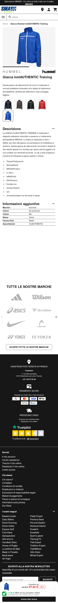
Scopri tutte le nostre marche (29, 347)
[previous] (2, 317)
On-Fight (6, 558)
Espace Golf (8, 529)
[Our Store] (42, 9)
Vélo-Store (35, 552)
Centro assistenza (10, 459)
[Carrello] (55, 9)
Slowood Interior (38, 525)
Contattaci (29, 370)
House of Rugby (10, 545)
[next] (56, 317)
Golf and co (7, 539)
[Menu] (3, 17)
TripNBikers (35, 548)
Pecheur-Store (37, 519)
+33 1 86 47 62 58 (29, 379)
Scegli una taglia (29, 599)
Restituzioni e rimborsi (12, 489)
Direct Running (9, 522)
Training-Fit (35, 539)
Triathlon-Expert (37, 545)
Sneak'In (34, 529)
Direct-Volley (8, 525)
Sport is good (36, 535)
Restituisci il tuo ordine (29, 421)
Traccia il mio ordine (11, 463)
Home (5, 23)
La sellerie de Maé (11, 548)
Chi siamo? (7, 479)
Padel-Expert (36, 516)
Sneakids (34, 532)
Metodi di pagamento (12, 495)
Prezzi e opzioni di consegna (16, 499)
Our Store (6, 505)
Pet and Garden (37, 522)
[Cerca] (9, 17)
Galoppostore (8, 535)
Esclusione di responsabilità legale (19, 492)
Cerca (15, 17)
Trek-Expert (35, 542)
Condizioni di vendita (12, 486)
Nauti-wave (7, 555)
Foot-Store (7, 532)
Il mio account (8, 456)
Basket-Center (9, 516)
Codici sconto (8, 469)
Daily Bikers (8, 519)
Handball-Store (9, 542)
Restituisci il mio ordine (13, 466)
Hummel (12, 71)
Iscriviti (47, 579)
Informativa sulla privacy (13, 502)
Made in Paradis (10, 552)
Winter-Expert (36, 555)
